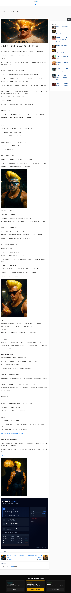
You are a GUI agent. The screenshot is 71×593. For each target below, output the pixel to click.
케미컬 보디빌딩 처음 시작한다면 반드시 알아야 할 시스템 (62, 77)
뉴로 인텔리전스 (54, 7)
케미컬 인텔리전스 (13, 7)
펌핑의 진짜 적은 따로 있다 (62, 26)
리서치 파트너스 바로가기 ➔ (35, 589)
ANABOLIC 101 (4, 7)
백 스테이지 (62, 7)
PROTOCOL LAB (11, 11)
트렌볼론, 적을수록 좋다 (61, 45)
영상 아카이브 (4, 11)
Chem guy (10, 559)
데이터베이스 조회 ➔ (55, 589)
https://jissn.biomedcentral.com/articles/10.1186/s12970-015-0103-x (17, 455)
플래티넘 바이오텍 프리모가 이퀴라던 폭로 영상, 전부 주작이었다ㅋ (62, 39)
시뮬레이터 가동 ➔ (15, 589)
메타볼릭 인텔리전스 (46, 7)
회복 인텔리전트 (29, 7)
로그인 (18, 11)
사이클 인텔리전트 (21, 7)
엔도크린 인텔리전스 (37, 7)
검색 (69, 19)
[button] (1, 15)
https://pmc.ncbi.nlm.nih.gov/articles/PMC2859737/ (13, 433)
